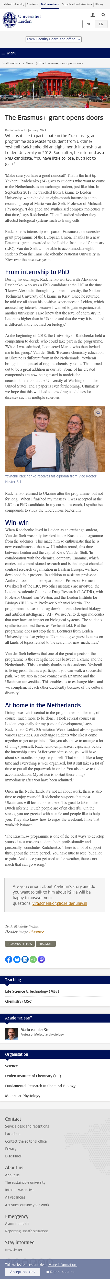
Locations (12, 1133)
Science (11, 1066)
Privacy (10, 1148)
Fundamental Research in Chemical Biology (40, 1086)
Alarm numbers (17, 1223)
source (38, 931)
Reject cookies (62, 1272)
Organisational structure (77, 4)
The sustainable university (25, 1182)
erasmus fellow (20, 944)
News (30, 63)
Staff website (11, 63)
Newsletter (13, 1250)
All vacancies (15, 1197)
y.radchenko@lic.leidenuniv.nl (59, 903)
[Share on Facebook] (8, 959)
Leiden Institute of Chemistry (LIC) (33, 1076)
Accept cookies (22, 1272)
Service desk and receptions (27, 1126)
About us (12, 1175)
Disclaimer (13, 1156)
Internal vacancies (19, 1190)
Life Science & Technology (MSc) (32, 991)
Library (99, 4)
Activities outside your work (27, 1205)
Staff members (50, 4)
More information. (62, 1264)
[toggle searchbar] (103, 14)
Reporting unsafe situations (26, 1231)
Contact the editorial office (26, 1141)
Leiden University (13, 4)
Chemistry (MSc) (18, 1001)
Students (32, 4)
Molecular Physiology (22, 1096)
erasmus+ (45, 944)
